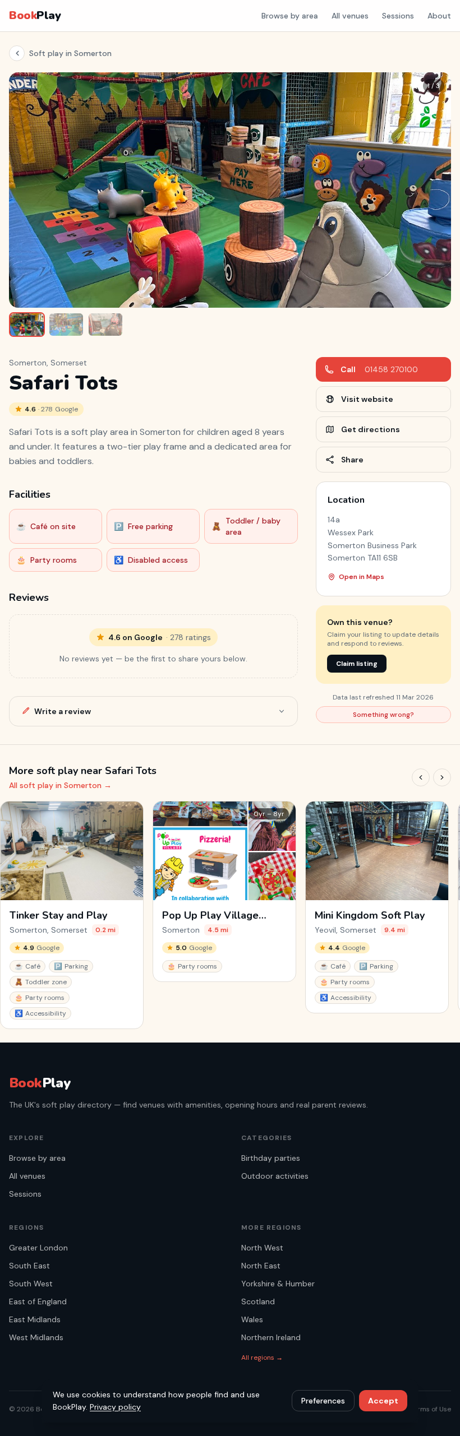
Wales (252, 1319)
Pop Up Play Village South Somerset (210, 915)
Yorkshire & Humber (278, 1283)
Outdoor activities (275, 1176)
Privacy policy (115, 1407)
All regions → (262, 1357)
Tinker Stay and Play (58, 915)
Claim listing (357, 663)
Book (35, 15)
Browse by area (289, 16)
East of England (38, 1301)
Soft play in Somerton (70, 53)
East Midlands (35, 1319)
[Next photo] (434, 190)
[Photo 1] (27, 324)
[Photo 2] (66, 324)
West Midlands (36, 1337)
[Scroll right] (442, 777)
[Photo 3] (105, 324)
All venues (350, 16)
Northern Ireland (271, 1337)
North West (262, 1248)
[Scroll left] (421, 777)
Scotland (258, 1301)
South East (29, 1266)
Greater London (38, 1248)
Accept (383, 1401)
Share (352, 460)
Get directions (370, 429)
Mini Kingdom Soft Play (370, 915)
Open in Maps (361, 576)
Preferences (323, 1401)
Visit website (367, 399)
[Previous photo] (26, 190)
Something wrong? (383, 714)
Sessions (398, 16)
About (439, 16)
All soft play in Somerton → (60, 785)
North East (260, 1266)
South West (31, 1283)
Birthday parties (270, 1158)
